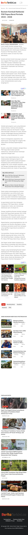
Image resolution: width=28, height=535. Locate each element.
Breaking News (11, 304)
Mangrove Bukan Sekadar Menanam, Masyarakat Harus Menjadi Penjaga (14, 185)
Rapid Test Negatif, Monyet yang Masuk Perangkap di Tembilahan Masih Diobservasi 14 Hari (12, 411)
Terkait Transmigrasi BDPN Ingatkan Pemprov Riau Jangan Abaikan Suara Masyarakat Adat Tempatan (12, 453)
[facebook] (2, 312)
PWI (7, 8)
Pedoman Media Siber (18, 519)
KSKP (4, 468)
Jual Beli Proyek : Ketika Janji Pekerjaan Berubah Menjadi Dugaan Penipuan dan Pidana (12, 494)
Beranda (3, 8)
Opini (4, 489)
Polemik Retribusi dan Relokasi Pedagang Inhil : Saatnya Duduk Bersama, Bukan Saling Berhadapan (20, 352)
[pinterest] (11, 312)
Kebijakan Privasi (10, 521)
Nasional (4, 307)
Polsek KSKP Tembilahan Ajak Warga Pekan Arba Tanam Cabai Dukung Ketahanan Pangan (13, 474)
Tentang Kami (7, 519)
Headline (19, 304)
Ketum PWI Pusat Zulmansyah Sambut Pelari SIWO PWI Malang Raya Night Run (15, 181)
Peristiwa (5, 406)
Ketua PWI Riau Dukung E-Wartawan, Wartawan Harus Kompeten (14, 176)
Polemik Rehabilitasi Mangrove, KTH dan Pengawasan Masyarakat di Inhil (19, 362)
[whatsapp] (8, 312)
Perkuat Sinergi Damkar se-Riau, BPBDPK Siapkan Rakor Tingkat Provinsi (20, 341)
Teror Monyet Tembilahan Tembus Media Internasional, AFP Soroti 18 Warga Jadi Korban (13, 432)
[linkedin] (14, 312)
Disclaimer (19, 521)
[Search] (24, 3)
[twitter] (5, 312)
